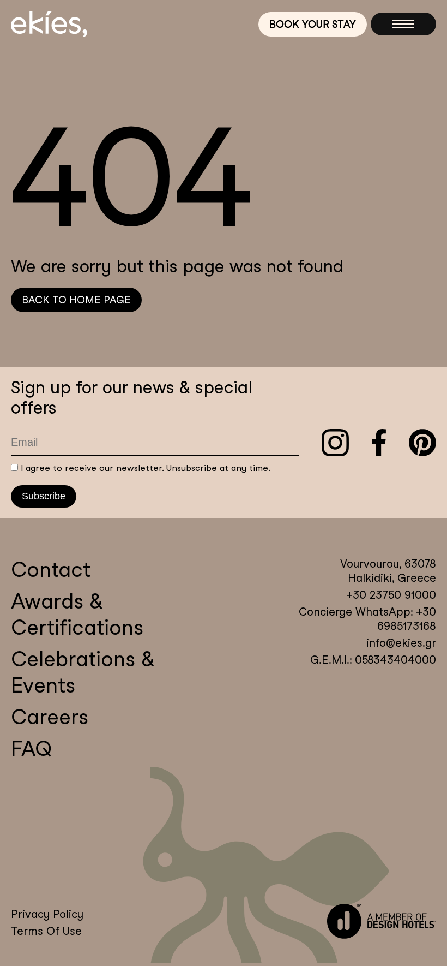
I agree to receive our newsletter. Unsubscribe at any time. (145, 468)
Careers (49, 717)
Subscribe (43, 496)
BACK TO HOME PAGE (76, 300)
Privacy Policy (47, 914)
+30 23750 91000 (391, 594)
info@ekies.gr (401, 642)
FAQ (31, 748)
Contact (50, 569)
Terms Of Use (46, 931)
